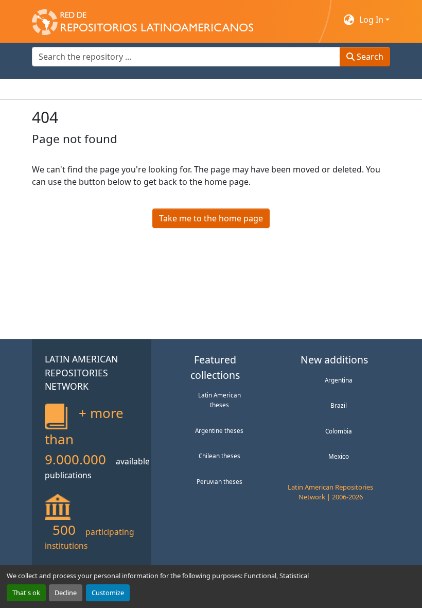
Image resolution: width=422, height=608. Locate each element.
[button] (142, 19)
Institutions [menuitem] (158, 89)
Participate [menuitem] (210, 89)
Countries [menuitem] (109, 89)
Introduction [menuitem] (56, 89)
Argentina (339, 380)
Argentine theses (219, 430)
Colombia (338, 431)
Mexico (338, 456)
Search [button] (369, 56)
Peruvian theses (219, 481)
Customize (108, 592)
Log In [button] (372, 19)
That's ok (26, 592)
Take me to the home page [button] (211, 218)
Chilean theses (219, 455)
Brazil (338, 405)
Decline (66, 592)
